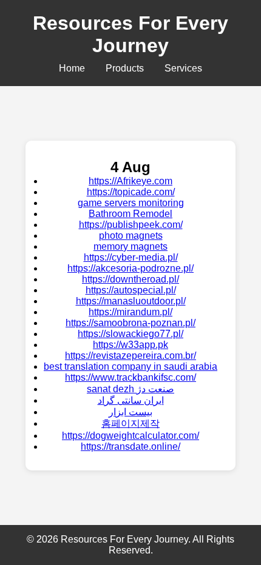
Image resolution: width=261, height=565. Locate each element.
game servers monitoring (131, 203)
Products (125, 68)
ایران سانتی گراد (131, 400)
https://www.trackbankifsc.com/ (130, 377)
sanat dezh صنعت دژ (130, 389)
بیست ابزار (130, 412)
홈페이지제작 (130, 423)
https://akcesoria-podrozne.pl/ (130, 268)
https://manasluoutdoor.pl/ (131, 301)
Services (183, 68)
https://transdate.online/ (130, 446)
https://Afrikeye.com (130, 181)
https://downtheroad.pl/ (130, 279)
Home (72, 68)
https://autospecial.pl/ (131, 290)
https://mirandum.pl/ (130, 312)
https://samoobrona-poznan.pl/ (130, 323)
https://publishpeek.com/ (131, 224)
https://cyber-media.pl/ (131, 257)
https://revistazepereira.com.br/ (130, 355)
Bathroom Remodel (130, 214)
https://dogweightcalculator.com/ (130, 435)
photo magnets (131, 235)
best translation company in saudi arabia (130, 366)
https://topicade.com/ (131, 192)
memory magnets (130, 246)
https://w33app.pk (130, 344)
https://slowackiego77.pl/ (130, 334)
